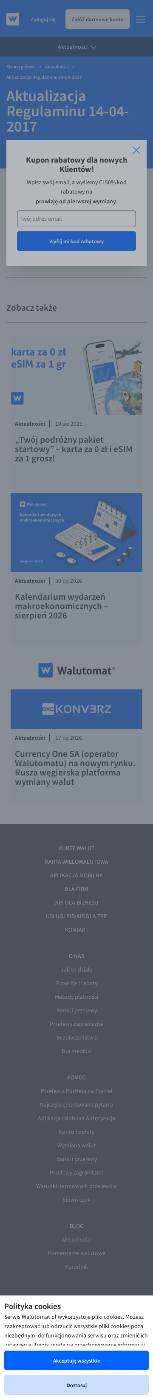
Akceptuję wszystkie (76, 1360)
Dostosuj (77, 1385)
